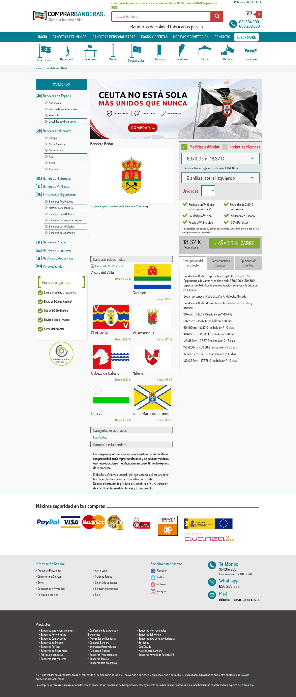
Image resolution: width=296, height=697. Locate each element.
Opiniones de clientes (248, 263)
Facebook (161, 570)
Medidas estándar (204, 146)
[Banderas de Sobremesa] (90, 50)
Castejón (139, 292)
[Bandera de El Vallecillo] (111, 317)
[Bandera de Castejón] (152, 276)
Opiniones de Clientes (49, 576)
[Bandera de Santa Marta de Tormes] (152, 397)
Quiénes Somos (103, 576)
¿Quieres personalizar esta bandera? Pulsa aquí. (121, 206)
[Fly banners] (182, 50)
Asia (51, 156)
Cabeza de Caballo (105, 373)
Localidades (52, 68)
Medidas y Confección (191, 37)
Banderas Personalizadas (113, 37)
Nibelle (138, 373)
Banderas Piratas (55, 242)
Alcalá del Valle (102, 272)
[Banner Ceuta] (176, 109)
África (52, 162)
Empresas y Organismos (59, 194)
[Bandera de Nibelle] (152, 357)
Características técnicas (220, 263)
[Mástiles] (113, 50)
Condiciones (44, 588)
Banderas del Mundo (57, 131)
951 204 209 (249, 21)
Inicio (42, 37)
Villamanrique (143, 332)
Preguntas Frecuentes (49, 570)
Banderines (94, 634)
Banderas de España (57, 96)
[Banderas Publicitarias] (159, 50)
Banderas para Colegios (61, 226)
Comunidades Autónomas (63, 109)
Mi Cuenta (239, 2)
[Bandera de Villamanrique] (152, 317)
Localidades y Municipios (62, 121)
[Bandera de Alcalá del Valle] (111, 266)
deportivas (65, 258)
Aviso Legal (101, 570)
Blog (97, 594)
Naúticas (49, 258)
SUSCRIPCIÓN (246, 37)
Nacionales (55, 102)
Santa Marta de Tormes (151, 413)
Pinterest (161, 584)
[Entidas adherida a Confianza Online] (168, 525)
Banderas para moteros (53, 658)
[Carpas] (205, 50)
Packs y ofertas (154, 37)
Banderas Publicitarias (61, 201)
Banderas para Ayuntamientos (65, 220)
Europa (53, 138)
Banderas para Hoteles (61, 214)
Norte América (57, 144)
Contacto (222, 37)
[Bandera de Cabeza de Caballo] (111, 357)
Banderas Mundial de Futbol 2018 (156, 654)
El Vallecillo (99, 332)
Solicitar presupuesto (106, 588)
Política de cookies (48, 594)
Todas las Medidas (245, 146)
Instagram (161, 591)
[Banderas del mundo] (44, 51)
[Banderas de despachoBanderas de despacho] (67, 50)
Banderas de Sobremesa (54, 650)
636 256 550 (249, 26)
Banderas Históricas (57, 178)
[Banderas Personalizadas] (136, 51)
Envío (41, 582)
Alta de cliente (254, 2)
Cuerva (96, 413)
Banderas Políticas (56, 186)
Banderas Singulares (57, 250)
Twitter (159, 577)
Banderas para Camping (62, 232)
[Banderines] (250, 50)
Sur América (56, 150)
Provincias (54, 115)
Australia (53, 169)
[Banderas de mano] (227, 50)
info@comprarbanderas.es (239, 599)
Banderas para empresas (103, 662)
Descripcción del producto (193, 263)
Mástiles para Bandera (61, 207)
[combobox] (220, 158)
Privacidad (59, 588)
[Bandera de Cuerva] (111, 397)
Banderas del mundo (70, 37)
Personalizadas (53, 266)
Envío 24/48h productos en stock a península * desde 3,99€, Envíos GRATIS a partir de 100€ (164, 5)
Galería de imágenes (106, 582)
